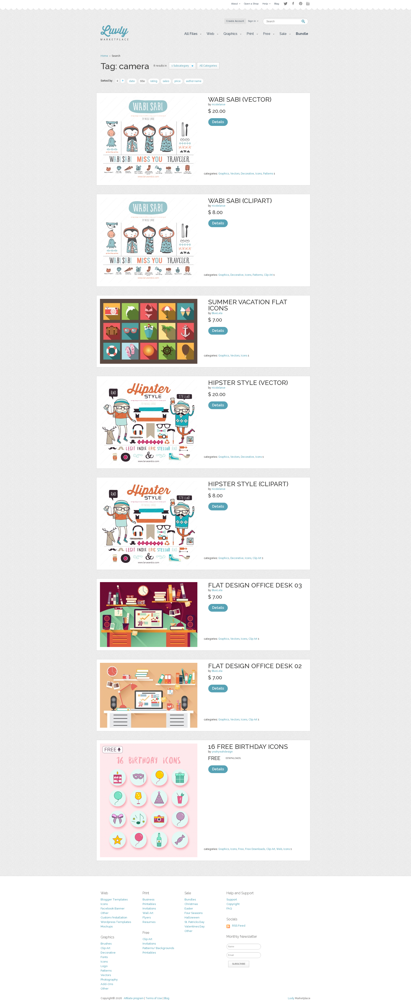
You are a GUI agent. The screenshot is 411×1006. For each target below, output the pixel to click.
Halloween (192, 917)
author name (193, 81)
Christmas (191, 904)
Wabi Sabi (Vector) (239, 99)
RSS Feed (238, 925)
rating (153, 81)
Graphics (223, 173)
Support (231, 899)
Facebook (293, 3)
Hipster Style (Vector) (248, 382)
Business (148, 899)
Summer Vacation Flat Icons (247, 305)
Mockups (107, 926)
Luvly (291, 998)
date (132, 81)
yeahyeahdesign (222, 751)
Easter (189, 908)
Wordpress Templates (116, 922)
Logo (104, 966)
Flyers (147, 917)
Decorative (247, 173)
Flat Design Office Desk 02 (255, 666)
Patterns (268, 173)
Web (279, 849)
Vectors (235, 173)
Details (218, 122)
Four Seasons (194, 913)
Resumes (149, 922)
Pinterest (300, 3)
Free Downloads (255, 849)
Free (241, 849)
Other (105, 913)
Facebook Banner (113, 908)
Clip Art (268, 274)
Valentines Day (195, 926)
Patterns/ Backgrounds (158, 948)
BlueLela (217, 313)
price (177, 81)
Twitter (285, 3)
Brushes (106, 943)
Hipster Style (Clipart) (248, 484)
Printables (149, 904)
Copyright (233, 904)
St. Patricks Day (194, 922)
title (142, 81)
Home (104, 55)
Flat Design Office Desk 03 (255, 585)
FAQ (229, 908)
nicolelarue (218, 104)
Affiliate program (134, 998)
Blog (166, 998)
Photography (109, 979)
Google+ (308, 3)
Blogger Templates (114, 899)
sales (166, 81)
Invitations (149, 908)
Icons (258, 173)
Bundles (190, 899)
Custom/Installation (114, 917)
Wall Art (148, 913)
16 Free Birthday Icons (248, 746)
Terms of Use (154, 998)
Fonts (104, 957)
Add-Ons (107, 984)
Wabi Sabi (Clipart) (240, 200)
